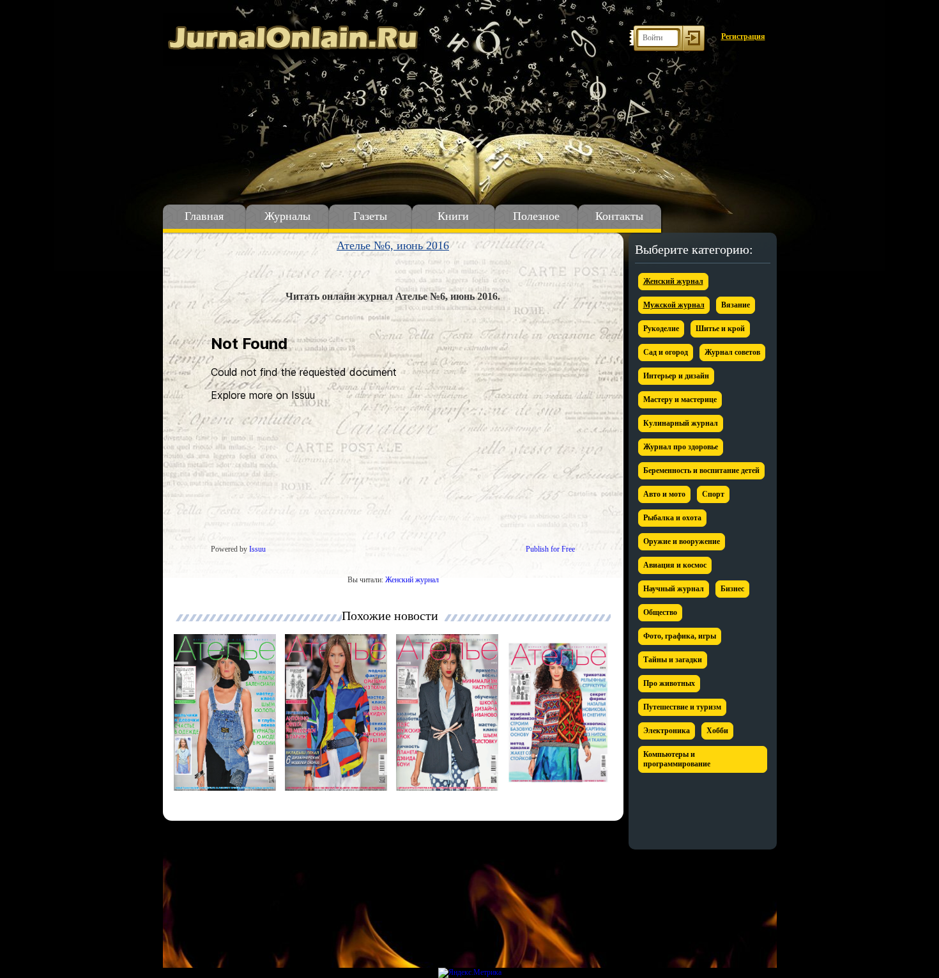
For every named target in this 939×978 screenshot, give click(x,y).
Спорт (713, 494)
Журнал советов (732, 352)
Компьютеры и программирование (676, 759)
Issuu (257, 549)
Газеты (370, 216)
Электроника (666, 730)
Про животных (669, 683)
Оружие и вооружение (681, 541)
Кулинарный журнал (680, 423)
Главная (204, 216)
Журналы (287, 216)
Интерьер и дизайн (676, 375)
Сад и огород (665, 352)
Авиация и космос (674, 565)
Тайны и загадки (672, 659)
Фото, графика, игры (679, 636)
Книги (453, 216)
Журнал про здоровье (680, 446)
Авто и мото (664, 494)
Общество (660, 612)
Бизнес (732, 588)
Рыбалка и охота (672, 517)
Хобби (717, 730)
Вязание (735, 304)
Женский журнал (412, 579)
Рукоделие (661, 328)
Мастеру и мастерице (680, 399)
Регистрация (743, 36)
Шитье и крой (720, 328)
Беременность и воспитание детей (701, 470)
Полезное (536, 216)
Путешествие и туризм (682, 706)
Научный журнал (673, 588)
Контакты (619, 216)
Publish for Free (550, 549)
